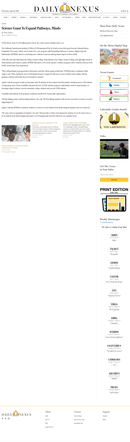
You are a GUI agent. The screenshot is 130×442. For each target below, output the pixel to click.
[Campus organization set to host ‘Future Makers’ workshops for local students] (16, 133)
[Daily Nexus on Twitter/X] (5, 418)
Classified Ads (78, 423)
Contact (77, 411)
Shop (104, 420)
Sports (14, 17)
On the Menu (66, 17)
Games (115, 17)
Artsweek (33, 17)
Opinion (23, 17)
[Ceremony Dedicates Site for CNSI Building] (78, 130)
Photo (77, 17)
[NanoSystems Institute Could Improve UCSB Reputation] (47, 130)
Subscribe (114, 180)
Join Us (47, 420)
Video (84, 17)
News (6, 17)
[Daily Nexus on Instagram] (9, 418)
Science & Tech (46, 17)
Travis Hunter (8, 33)
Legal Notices (49, 427)
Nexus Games (107, 72)
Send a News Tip (79, 420)
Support (106, 411)
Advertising (77, 416)
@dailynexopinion (107, 222)
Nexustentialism (94, 17)
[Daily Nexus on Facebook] (2, 418)
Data (56, 17)
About (48, 411)
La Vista (106, 17)
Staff (46, 416)
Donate (105, 416)
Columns (123, 17)
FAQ (46, 423)
